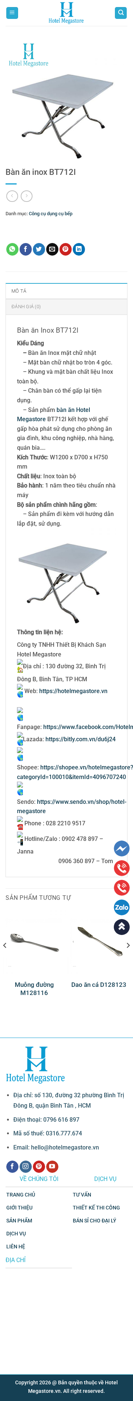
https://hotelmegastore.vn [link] (73, 691)
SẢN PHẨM (19, 1221)
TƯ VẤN (82, 1195)
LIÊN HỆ (15, 1247)
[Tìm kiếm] (121, 13)
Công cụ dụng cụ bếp (50, 213)
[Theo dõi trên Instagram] (26, 1167)
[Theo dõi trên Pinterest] (39, 1167)
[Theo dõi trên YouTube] (52, 1167)
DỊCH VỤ (16, 1234)
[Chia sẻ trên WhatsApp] (12, 249)
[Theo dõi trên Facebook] (12, 1167)
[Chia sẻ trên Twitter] (39, 249)
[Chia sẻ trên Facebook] (26, 249)
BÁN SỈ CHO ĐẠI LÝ (94, 1221)
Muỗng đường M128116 (34, 988)
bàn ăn (23, 224)
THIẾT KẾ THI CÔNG (96, 1208)
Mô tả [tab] (18, 291)
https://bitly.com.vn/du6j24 (80, 739)
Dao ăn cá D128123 (98, 984)
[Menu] (12, 13)
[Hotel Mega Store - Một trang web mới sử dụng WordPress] (66, 13)
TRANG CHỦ (20, 1195)
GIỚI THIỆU (19, 1208)
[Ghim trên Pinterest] (65, 249)
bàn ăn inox (44, 224)
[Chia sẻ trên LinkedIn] (79, 249)
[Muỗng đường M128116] (34, 942)
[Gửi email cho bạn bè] (52, 249)
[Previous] (5, 960)
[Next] (128, 960)
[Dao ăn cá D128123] (98, 942)
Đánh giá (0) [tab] (26, 306)
